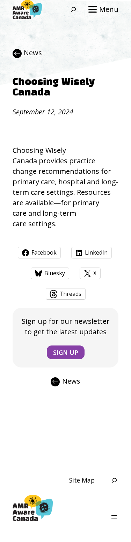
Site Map (82, 480)
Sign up (65, 352)
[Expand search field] (70, 9)
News (33, 52)
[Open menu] (114, 517)
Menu (108, 9)
